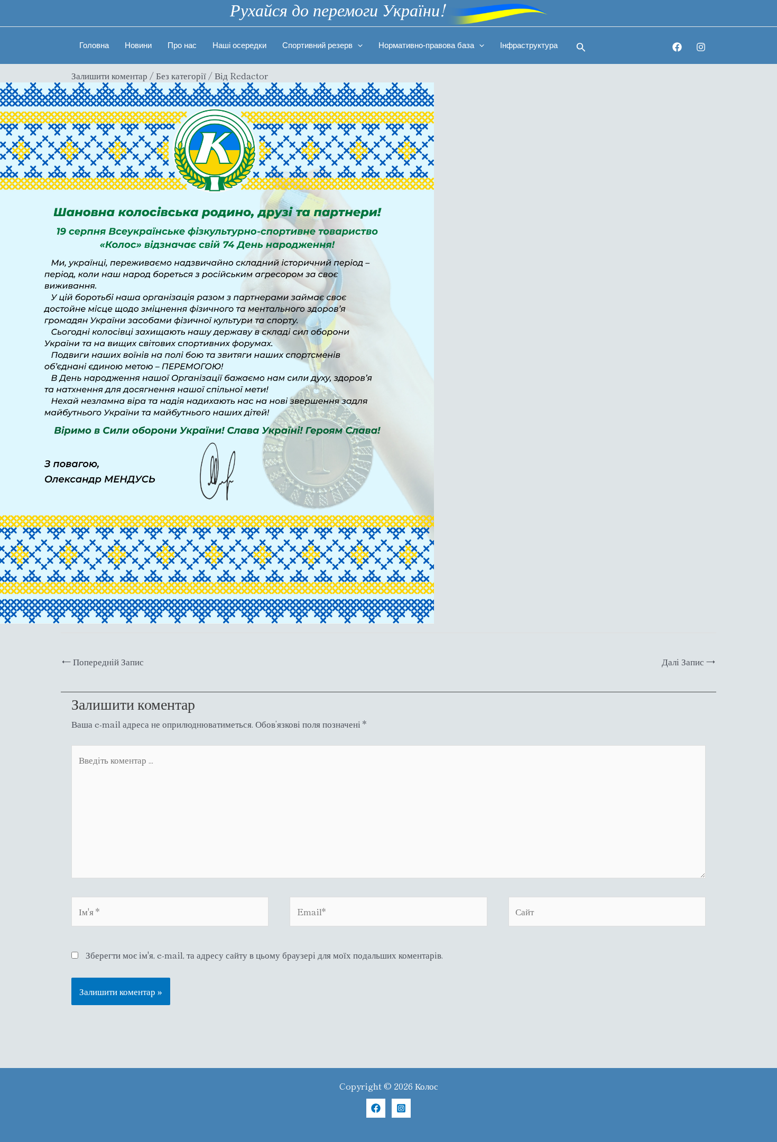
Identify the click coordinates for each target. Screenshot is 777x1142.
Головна (94, 45)
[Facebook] (677, 47)
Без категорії (181, 75)
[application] (358, 45)
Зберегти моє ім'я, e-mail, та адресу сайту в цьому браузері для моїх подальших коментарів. (264, 954)
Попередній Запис (103, 661)
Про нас (182, 45)
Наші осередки (239, 45)
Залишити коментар (109, 75)
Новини (138, 45)
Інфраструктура (529, 45)
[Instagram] (701, 47)
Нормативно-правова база (426, 45)
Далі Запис (688, 661)
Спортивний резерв (317, 45)
